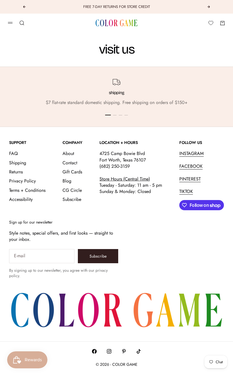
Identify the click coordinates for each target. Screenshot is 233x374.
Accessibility (21, 199)
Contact (70, 163)
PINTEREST (190, 179)
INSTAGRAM (191, 153)
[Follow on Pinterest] (124, 351)
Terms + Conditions (27, 190)
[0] (211, 23)
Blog (67, 181)
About (68, 153)
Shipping (17, 163)
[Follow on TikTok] (139, 351)
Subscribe (72, 199)
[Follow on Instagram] (109, 351)
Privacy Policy (22, 181)
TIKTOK (186, 191)
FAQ (13, 153)
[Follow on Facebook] (94, 351)
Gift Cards (72, 172)
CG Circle (72, 190)
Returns (16, 172)
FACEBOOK (191, 166)
